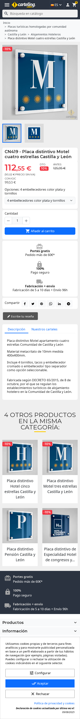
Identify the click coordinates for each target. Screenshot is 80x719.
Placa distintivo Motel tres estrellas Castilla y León (60, 486)
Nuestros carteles (44, 329)
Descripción (16, 329)
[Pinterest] (42, 303)
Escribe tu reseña (22, 316)
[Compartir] (24, 303)
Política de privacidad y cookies (54, 703)
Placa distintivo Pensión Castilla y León (20, 554)
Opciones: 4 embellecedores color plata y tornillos (35, 191)
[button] (67, 5)
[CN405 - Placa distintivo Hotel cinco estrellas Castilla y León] (20, 457)
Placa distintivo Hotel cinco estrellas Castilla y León (20, 489)
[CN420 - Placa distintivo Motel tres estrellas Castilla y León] (60, 457)
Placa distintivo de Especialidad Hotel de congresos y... (60, 554)
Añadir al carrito (40, 231)
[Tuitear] (33, 303)
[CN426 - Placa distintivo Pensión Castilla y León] (20, 525)
